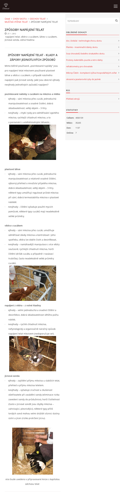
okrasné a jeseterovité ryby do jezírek (83, 79)
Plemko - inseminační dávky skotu (82, 47)
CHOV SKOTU (20, 18)
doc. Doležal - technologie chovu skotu (84, 40)
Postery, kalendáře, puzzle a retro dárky (84, 60)
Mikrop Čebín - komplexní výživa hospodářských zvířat (91, 72)
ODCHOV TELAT (38, 18)
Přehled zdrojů (73, 98)
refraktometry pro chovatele (79, 66)
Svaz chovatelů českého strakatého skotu (85, 53)
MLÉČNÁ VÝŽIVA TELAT (16, 21)
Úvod (7, 18)
